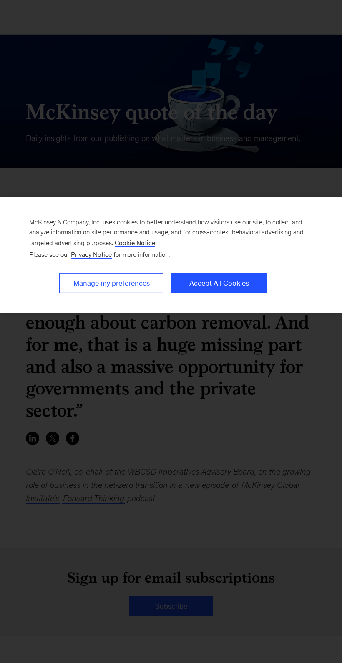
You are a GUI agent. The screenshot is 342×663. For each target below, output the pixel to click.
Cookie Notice (135, 242)
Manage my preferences (111, 283)
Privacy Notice (91, 254)
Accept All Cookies (219, 283)
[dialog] (171, 255)
